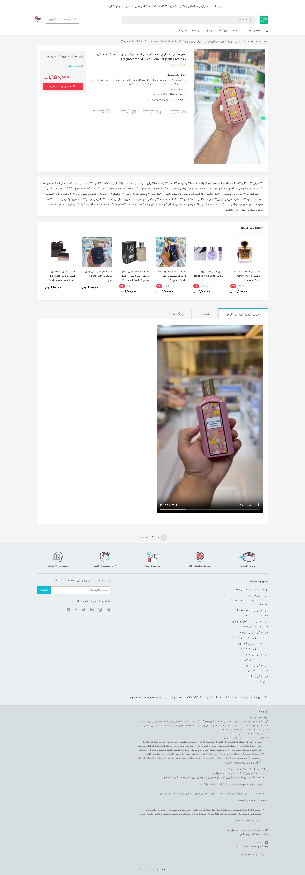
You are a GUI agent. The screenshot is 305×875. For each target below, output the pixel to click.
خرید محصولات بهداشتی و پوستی (250, 621)
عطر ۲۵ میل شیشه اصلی (255, 615)
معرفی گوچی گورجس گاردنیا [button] (243, 314)
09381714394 (194, 697)
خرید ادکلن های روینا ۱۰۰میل (253, 643)
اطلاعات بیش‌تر (94, 6)
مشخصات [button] (205, 314)
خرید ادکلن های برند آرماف (254, 632)
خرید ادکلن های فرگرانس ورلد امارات (249, 638)
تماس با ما (182, 30)
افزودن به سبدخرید (61, 86)
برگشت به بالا (149, 537)
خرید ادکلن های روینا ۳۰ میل (253, 649)
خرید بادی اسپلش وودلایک (254, 626)
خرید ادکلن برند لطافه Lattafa (252, 610)
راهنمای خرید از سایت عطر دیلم (251, 590)
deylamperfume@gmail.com (146, 697)
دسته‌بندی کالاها (256, 30)
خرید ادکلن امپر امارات (256, 670)
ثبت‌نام (44, 590)
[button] (41, 20)
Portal (143, 869)
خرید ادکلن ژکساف (258, 676)
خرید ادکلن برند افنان (257, 665)
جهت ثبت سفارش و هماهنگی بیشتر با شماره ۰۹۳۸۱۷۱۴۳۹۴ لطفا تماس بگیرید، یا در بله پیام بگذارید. (164, 6)
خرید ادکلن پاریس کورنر (255, 659)
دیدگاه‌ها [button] (178, 314)
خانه (235, 30)
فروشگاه (223, 30)
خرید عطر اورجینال (258, 595)
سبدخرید (209, 30)
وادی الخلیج (262, 681)
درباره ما (196, 30)
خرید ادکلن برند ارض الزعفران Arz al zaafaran (249, 603)
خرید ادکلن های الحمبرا (256, 654)
